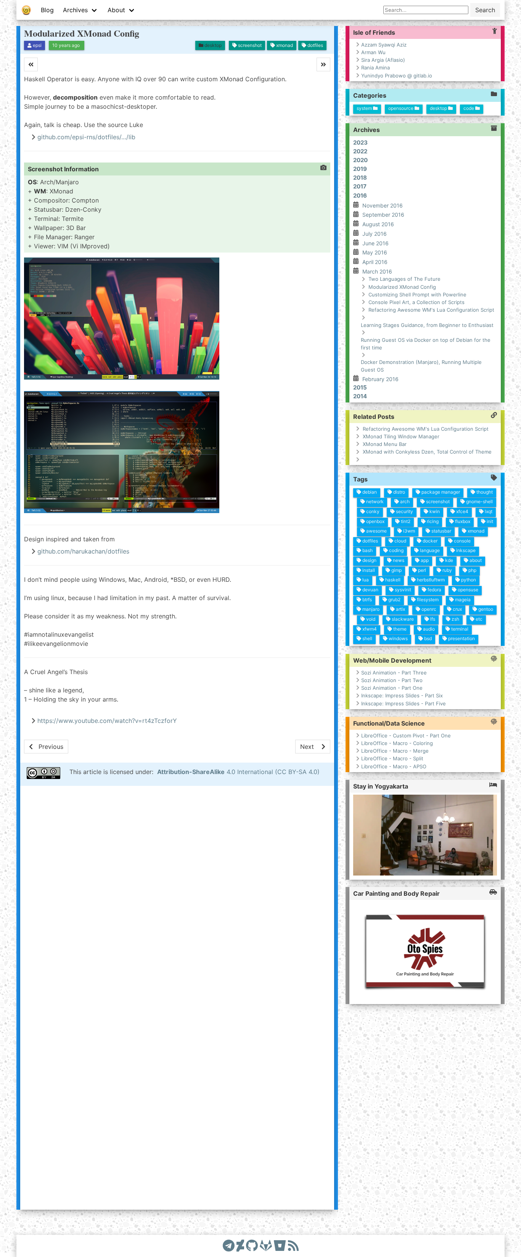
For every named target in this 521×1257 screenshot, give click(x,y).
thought (484, 491)
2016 (360, 195)
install (368, 570)
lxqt (488, 511)
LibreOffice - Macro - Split (392, 758)
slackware (402, 619)
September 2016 (383, 214)
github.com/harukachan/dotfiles (83, 551)
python (468, 580)
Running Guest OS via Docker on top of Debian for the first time (425, 343)
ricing (432, 521)
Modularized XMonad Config (81, 33)
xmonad (475, 531)
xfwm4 (369, 628)
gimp (396, 570)
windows (398, 638)
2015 (360, 387)
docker (429, 541)
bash (367, 550)
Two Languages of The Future (404, 279)
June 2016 (375, 243)
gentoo (485, 609)
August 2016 (378, 224)
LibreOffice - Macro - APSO (393, 766)
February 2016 (380, 379)
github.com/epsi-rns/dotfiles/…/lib (86, 137)
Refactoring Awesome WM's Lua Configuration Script (431, 310)
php (471, 570)
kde (448, 560)
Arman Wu (373, 52)
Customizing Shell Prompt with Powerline (417, 294)
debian (369, 491)
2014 (360, 395)
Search (485, 10)
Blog (47, 10)
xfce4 (461, 511)
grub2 (393, 599)
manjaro (370, 609)
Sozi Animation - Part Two (392, 680)
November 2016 (382, 205)
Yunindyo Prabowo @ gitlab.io (396, 75)
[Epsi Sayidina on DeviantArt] (240, 1245)
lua (365, 580)
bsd (427, 638)
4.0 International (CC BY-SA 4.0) (238, 772)
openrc (428, 609)
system (365, 108)
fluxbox (462, 521)
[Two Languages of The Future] (312, 746)
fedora (433, 589)
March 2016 (377, 271)
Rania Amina (375, 67)
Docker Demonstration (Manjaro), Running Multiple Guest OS (421, 366)
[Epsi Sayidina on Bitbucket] (280, 1245)
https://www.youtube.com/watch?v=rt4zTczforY (107, 720)
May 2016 (374, 252)
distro (398, 491)
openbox (374, 521)
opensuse (467, 589)
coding (396, 550)
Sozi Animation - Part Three (394, 672)
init (489, 521)
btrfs (366, 599)
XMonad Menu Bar (385, 444)
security (404, 511)
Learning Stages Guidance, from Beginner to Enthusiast (427, 325)
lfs (432, 619)
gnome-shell (479, 501)
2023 (360, 142)
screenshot (437, 501)
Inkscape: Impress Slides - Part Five (403, 703)
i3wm (408, 531)
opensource (401, 108)
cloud (399, 541)
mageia (462, 599)
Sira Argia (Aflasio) (383, 60)
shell (366, 638)
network (374, 501)
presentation (461, 638)
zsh (454, 619)
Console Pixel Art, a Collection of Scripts (416, 302)
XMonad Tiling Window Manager (401, 436)
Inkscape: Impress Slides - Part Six (402, 695)
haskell (392, 580)
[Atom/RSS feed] (293, 1245)
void (370, 619)
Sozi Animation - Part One (392, 688)
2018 (360, 177)
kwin (434, 511)
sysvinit (402, 589)
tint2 (405, 521)
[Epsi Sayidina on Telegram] (229, 1245)
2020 (360, 160)
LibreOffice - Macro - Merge (395, 751)
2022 (360, 151)
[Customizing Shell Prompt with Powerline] (46, 746)
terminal (459, 628)
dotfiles (369, 541)
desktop (439, 108)
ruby (446, 570)
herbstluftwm (430, 580)
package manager (440, 491)
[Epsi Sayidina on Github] (252, 1245)
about (475, 560)
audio (428, 628)
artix (400, 609)
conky (372, 511)
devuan (369, 589)
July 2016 (374, 233)
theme (399, 628)
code (469, 108)
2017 (360, 186)
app (424, 560)
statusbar (440, 531)
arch (404, 501)
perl (421, 570)
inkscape (465, 550)
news (398, 560)
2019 (360, 168)
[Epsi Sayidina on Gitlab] (266, 1245)
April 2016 (375, 262)
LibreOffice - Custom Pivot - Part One (406, 735)
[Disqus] (177, 894)
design (368, 560)
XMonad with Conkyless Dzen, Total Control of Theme (427, 452)
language (429, 550)
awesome (376, 531)
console (462, 541)
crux (457, 609)
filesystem (427, 599)
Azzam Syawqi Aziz (384, 45)
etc (478, 619)
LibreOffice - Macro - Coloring (397, 743)
